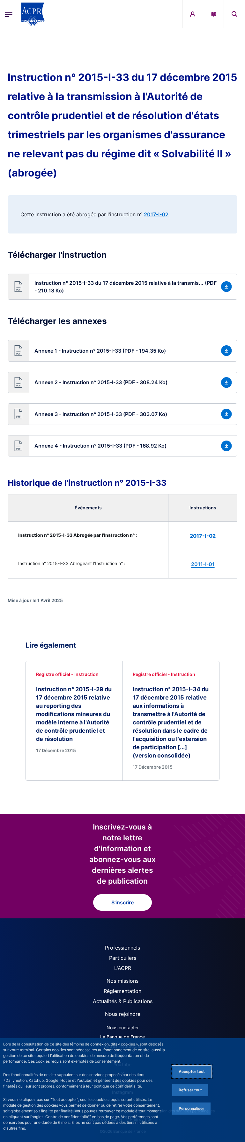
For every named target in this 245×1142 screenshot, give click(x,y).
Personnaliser (191, 1108)
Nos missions (122, 981)
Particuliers (122, 958)
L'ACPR (122, 968)
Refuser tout (190, 1090)
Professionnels (122, 947)
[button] (234, 14)
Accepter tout (192, 1071)
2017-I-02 (156, 214)
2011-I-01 (203, 564)
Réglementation (122, 991)
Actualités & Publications (122, 1001)
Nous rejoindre (122, 1014)
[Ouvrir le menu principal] (8, 14)
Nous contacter (123, 1027)
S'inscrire (122, 902)
